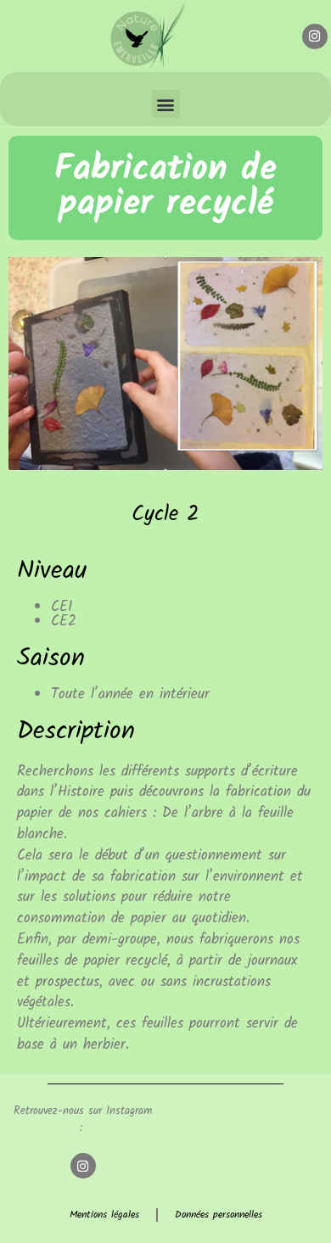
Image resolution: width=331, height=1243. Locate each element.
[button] (166, 104)
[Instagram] (315, 36)
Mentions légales (104, 1215)
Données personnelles (218, 1215)
